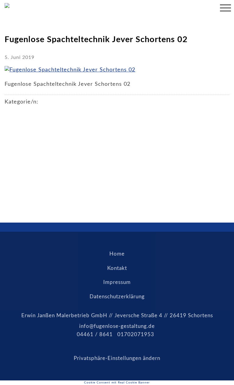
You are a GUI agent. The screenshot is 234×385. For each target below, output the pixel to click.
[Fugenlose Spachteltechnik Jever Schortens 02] (70, 70)
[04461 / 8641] (208, 9)
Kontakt (117, 268)
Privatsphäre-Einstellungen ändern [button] (117, 358)
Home (117, 253)
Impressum (117, 282)
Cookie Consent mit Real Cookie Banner (117, 382)
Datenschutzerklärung (117, 296)
